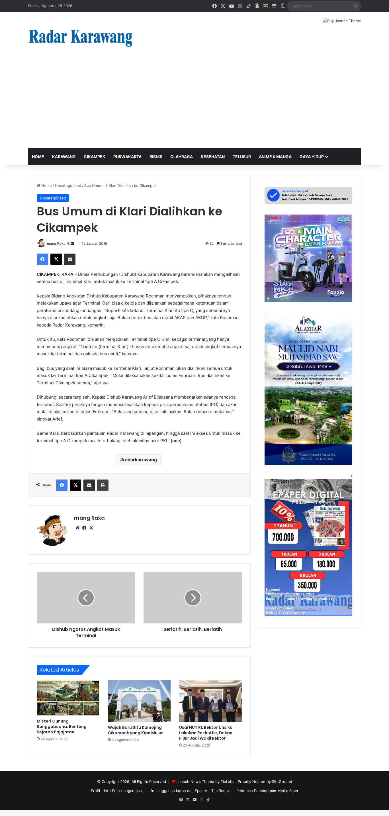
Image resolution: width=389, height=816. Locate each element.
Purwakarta (127, 156)
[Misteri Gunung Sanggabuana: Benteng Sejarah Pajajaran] (68, 698)
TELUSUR (242, 156)
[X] (91, 528)
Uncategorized (68, 185)
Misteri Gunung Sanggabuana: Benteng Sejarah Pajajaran (62, 726)
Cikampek (94, 156)
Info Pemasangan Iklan (124, 790)
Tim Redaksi (221, 790)
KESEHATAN (213, 156)
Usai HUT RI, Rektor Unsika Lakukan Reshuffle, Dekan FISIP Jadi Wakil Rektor (206, 733)
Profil (95, 790)
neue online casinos (18, 813)
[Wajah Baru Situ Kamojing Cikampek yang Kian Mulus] (139, 701)
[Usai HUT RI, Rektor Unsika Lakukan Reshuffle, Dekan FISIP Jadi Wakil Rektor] (210, 701)
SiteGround (282, 781)
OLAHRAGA (181, 156)
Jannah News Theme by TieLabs (205, 781)
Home (38, 156)
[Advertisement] (194, 105)
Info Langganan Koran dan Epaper (177, 790)
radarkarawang (140, 459)
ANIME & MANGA (275, 156)
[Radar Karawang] (80, 37)
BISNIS (156, 156)
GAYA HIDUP (312, 156)
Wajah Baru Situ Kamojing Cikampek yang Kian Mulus (135, 730)
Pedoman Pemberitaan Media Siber (267, 790)
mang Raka (56, 243)
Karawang (64, 156)
